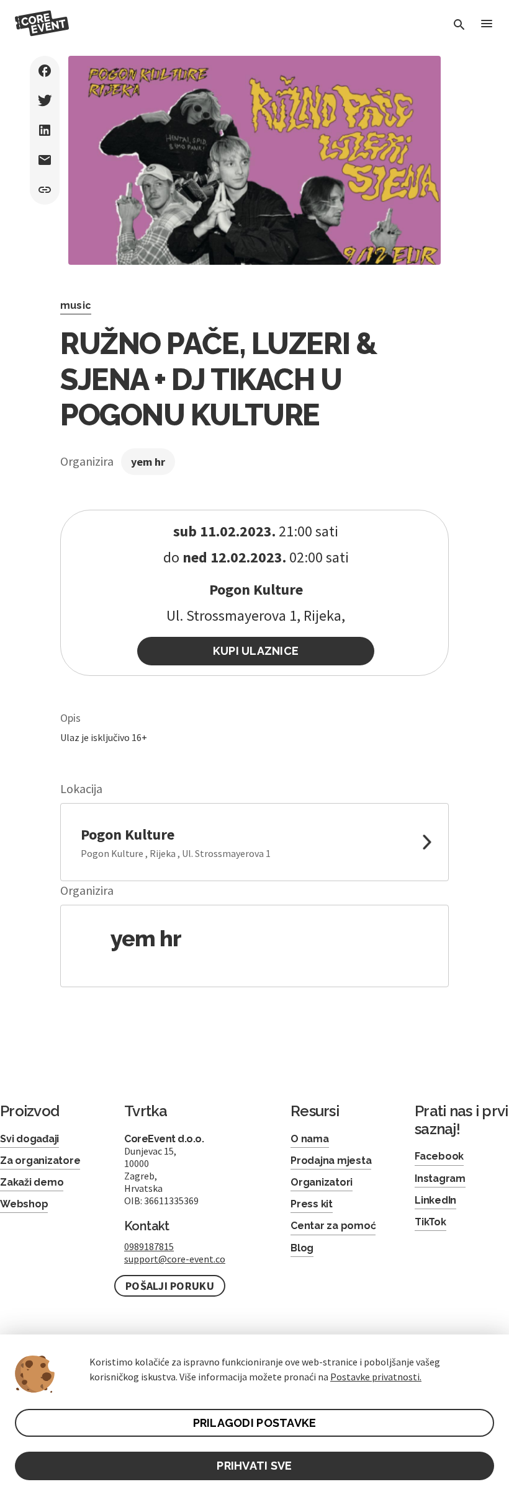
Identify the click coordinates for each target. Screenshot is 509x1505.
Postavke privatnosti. (375, 1376)
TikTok (430, 1222)
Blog (302, 1248)
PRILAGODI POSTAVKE (255, 1422)
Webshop (24, 1204)
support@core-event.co (174, 1259)
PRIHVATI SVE (254, 1465)
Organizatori (322, 1182)
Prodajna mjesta (331, 1160)
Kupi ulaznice (256, 650)
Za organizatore (40, 1160)
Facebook (439, 1156)
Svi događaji (29, 1139)
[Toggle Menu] (486, 24)
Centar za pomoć (333, 1226)
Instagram (440, 1178)
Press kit (312, 1204)
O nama (310, 1139)
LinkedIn (435, 1200)
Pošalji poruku (169, 1286)
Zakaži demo (31, 1182)
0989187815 (149, 1246)
